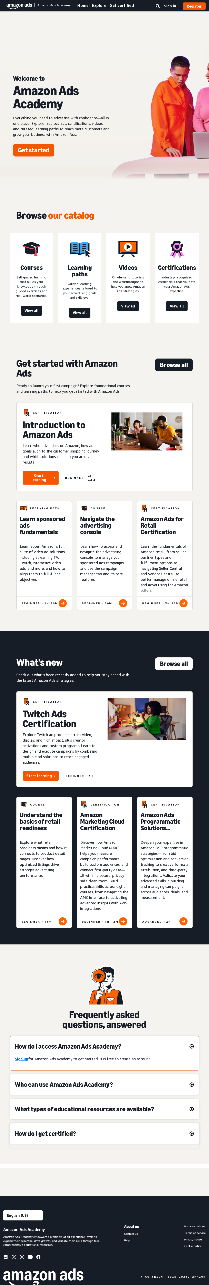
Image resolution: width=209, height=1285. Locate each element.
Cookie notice (193, 1246)
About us (131, 1226)
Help (127, 1240)
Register (194, 6)
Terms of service (195, 1233)
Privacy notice (193, 1239)
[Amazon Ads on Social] (30, 1258)
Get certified (122, 5)
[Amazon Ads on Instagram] (22, 1258)
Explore (99, 5)
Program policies (194, 1226)
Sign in (170, 6)
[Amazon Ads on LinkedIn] (5, 1258)
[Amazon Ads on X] (13, 1258)
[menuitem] (7, 1257)
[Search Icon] (158, 7)
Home (83, 5)
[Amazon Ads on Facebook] (38, 1258)
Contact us (131, 1233)
